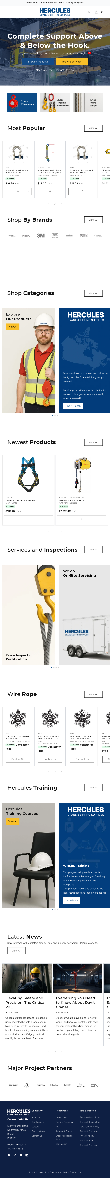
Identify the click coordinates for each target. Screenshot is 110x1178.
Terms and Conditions (90, 1117)
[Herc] (26, 236)
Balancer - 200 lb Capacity (71, 500)
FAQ (58, 1126)
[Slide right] (61, 204)
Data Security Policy (89, 1126)
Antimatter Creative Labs (71, 1172)
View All (93, 128)
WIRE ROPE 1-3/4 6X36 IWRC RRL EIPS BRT (80, 737)
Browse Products (38, 61)
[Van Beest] (69, 235)
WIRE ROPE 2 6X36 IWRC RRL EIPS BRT (18, 737)
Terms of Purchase (89, 1131)
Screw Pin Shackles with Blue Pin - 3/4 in (17, 171)
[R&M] (84, 236)
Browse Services (72, 61)
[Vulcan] (55, 236)
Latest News (61, 1117)
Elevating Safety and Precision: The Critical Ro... (25, 1002)
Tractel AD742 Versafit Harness (20, 500)
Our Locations (38, 1131)
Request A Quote (64, 1131)
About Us (36, 1117)
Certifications (38, 1122)
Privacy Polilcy (87, 1136)
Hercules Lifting (42, 1172)
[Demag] (12, 235)
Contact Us (17, 759)
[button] (6, 12)
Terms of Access (88, 1140)
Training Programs (64, 1122)
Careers (35, 1126)
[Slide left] (49, 204)
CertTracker (61, 1144)
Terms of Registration (90, 1122)
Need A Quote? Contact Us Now (55, 70)
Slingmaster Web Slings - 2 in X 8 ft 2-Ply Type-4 (49, 171)
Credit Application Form (64, 1138)
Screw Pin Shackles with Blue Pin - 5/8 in (82, 171)
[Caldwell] (98, 235)
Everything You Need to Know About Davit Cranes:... (75, 1002)
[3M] (40, 236)
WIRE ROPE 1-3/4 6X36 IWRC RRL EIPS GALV (48, 737)
